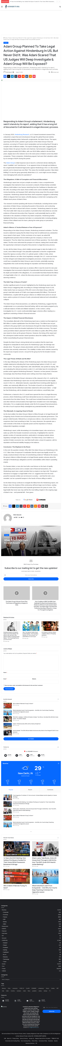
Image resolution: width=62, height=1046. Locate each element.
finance (47, 988)
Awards (56, 1040)
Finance (5, 917)
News (29, 990)
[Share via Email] (42, 506)
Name (5, 672)
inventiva (13, 990)
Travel (4, 961)
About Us (9, 1038)
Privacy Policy (15, 1038)
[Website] (14, 517)
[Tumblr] (15, 76)
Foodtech (5, 947)
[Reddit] (23, 76)
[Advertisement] (31, 23)
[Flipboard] (41, 500)
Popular (11, 789)
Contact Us (31, 1038)
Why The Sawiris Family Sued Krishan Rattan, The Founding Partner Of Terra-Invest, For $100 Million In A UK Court (30, 634)
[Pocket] (34, 76)
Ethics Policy (35, 1040)
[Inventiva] (12, 6)
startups (45, 990)
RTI (3, 935)
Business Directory (30, 1043)
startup (40, 990)
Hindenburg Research (22, 134)
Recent (30, 789)
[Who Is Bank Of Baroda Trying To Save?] (7, 705)
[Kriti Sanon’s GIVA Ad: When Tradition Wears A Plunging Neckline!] (50, 626)
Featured (4, 931)
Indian (7, 990)
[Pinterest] (19, 76)
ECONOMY (34, 988)
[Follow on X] (12, 72)
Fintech (5, 945)
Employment (5, 926)
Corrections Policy (43, 1040)
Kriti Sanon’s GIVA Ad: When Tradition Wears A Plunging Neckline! (49, 634)
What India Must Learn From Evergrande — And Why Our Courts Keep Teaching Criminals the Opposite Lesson (44, 889)
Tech (3, 966)
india (3, 990)
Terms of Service (24, 1038)
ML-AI (4, 954)
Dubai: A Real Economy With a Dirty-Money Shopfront (27, 723)
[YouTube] (21, 517)
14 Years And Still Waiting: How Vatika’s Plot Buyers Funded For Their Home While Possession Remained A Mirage (14, 861)
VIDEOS (4, 971)
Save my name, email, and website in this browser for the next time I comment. (24, 685)
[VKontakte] (26, 76)
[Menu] (2, 7)
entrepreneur (41, 988)
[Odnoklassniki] (30, 76)
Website (34, 678)
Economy (5, 914)
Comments (50, 789)
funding (52, 988)
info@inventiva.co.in (34, 1027)
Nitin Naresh (9, 72)
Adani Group (10, 163)
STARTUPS (4, 940)
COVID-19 (22, 988)
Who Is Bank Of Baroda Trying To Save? (23, 703)
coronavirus (14, 988)
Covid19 (27, 988)
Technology (6, 959)
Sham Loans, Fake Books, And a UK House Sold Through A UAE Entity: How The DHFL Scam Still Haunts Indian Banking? (44, 861)
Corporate (5, 912)
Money (5, 921)
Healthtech (6, 952)
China (9, 988)
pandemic (34, 990)
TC (50, 990)
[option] (31, 541)
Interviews (4, 933)
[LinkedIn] (12, 76)
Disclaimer (50, 1040)
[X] (8, 76)
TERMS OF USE (55, 1038)
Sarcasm (4, 938)
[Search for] (60, 7)
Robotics (5, 957)
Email (5, 678)
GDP (4, 919)
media (24, 990)
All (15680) (31, 738)
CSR (5, 1038)
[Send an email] (13, 72)
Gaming (5, 949)
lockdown (19, 990)
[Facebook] (5, 76)
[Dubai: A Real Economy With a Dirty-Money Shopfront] (7, 726)
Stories (3, 963)
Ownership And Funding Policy (12, 1040)
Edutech (5, 942)
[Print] (46, 506)
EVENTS (4, 928)
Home (5, 37)
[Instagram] (23, 517)
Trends (10, 37)
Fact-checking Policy (26, 1040)
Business (4, 909)
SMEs (4, 924)
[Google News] (28, 499)
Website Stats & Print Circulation (42, 1038)
